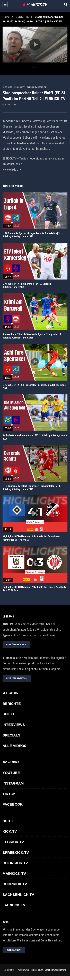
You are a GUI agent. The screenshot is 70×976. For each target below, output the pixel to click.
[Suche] (66, 4)
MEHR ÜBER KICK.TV (15, 644)
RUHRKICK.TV (15, 884)
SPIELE (9, 714)
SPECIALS (11, 735)
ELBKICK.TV (19, 87)
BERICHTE (22, 16)
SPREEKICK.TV (16, 852)
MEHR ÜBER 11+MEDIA (16, 678)
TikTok (9, 794)
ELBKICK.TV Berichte (36, 87)
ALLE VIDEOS (14, 746)
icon (35, 210)
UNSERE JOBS (12, 950)
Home (6, 16)
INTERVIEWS (14, 725)
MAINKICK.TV (14, 873)
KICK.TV (10, 831)
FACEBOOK (13, 804)
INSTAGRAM (13, 783)
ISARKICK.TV (14, 905)
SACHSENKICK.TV (18, 895)
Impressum (37, 969)
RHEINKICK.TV (15, 863)
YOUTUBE (11, 773)
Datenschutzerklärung (55, 969)
